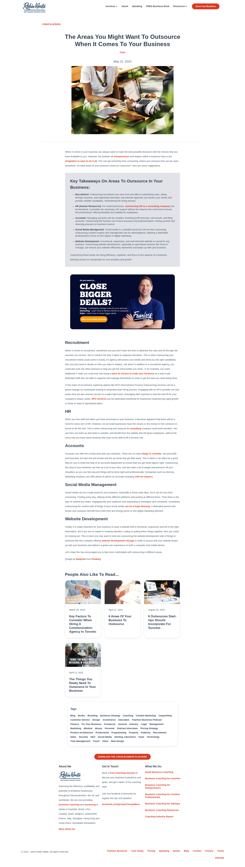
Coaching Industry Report (159, 816)
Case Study (137, 851)
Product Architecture (81, 732)
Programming (118, 732)
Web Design (117, 741)
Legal (144, 724)
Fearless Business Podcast (147, 720)
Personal (109, 728)
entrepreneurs (121, 156)
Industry (133, 724)
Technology (153, 737)
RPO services (99, 399)
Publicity (145, 732)
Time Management (80, 741)
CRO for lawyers (144, 476)
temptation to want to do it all (81, 161)
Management (156, 724)
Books (81, 715)
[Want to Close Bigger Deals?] (122, 301)
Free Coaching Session (122, 773)
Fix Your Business (91, 724)
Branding (93, 715)
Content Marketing (146, 715)
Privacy (209, 851)
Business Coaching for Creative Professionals (162, 796)
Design (96, 720)
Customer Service (80, 720)
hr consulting (134, 428)
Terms (220, 851)
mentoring (90, 804)
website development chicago (118, 540)
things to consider (152, 453)
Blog (72, 715)
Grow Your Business (206, 6)
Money (98, 728)
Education (123, 720)
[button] (111, 6)
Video (105, 741)
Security (83, 737)
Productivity (102, 732)
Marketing (75, 728)
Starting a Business (125, 737)
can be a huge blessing (137, 506)
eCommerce (109, 720)
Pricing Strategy (149, 728)
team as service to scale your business (133, 373)
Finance (74, 724)
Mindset (88, 728)
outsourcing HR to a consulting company (147, 206)
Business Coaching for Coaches (162, 778)
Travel (96, 741)
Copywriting (165, 715)
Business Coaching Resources (162, 810)
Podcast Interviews (127, 728)
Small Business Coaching (159, 772)
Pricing (151, 851)
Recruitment (159, 732)
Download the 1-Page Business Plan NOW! (122, 757)
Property (133, 732)
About (124, 6)
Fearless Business (117, 851)
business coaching (69, 804)
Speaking (137, 6)
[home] (34, 7)
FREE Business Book (157, 6)
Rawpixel (81, 559)
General (122, 724)
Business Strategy (110, 715)
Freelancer (110, 724)
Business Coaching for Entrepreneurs (157, 786)
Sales (73, 737)
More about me (67, 829)
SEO (92, 737)
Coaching (128, 715)
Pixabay (96, 559)
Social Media (105, 737)
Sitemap (219, 858)
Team (122, 52)
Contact (197, 851)
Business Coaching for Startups (162, 803)
